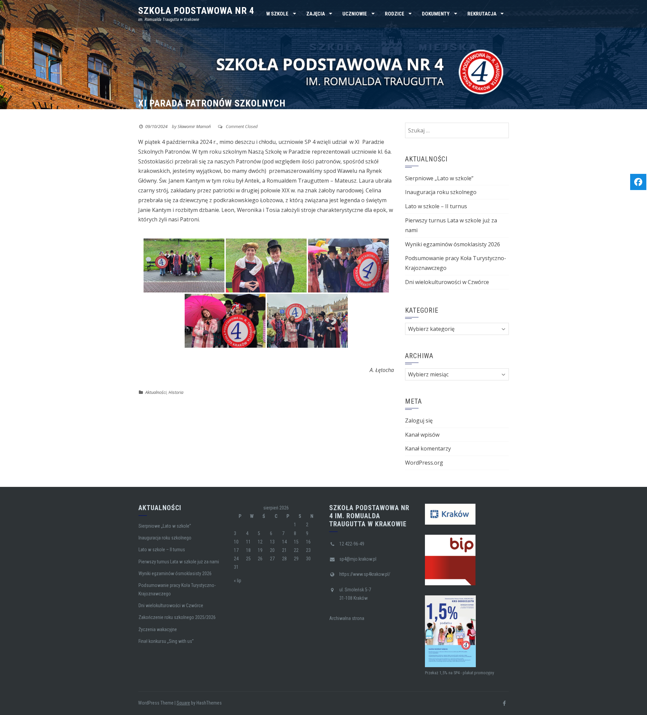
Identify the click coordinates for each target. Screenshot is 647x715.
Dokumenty (436, 14)
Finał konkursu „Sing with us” (166, 641)
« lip (237, 580)
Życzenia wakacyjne (157, 629)
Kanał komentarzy (428, 448)
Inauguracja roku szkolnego (440, 192)
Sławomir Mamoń (194, 126)
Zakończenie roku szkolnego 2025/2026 (177, 617)
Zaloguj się (419, 420)
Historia (175, 392)
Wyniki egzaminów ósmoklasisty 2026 (452, 244)
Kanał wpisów (422, 434)
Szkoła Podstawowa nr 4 (196, 10)
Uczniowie (354, 14)
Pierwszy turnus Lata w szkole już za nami (178, 561)
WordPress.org (424, 462)
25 (248, 558)
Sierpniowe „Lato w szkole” (439, 178)
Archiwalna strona (346, 618)
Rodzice (394, 14)
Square (183, 703)
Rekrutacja (481, 14)
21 (284, 550)
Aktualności (155, 392)
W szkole (277, 14)
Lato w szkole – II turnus (436, 206)
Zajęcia (315, 14)
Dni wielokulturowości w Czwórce (447, 282)
